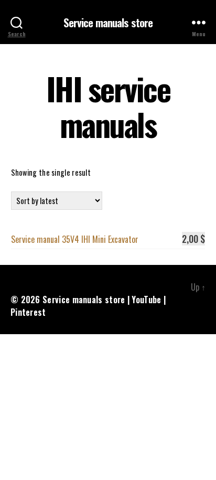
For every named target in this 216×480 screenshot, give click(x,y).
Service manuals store (108, 22)
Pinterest (28, 312)
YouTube (146, 299)
